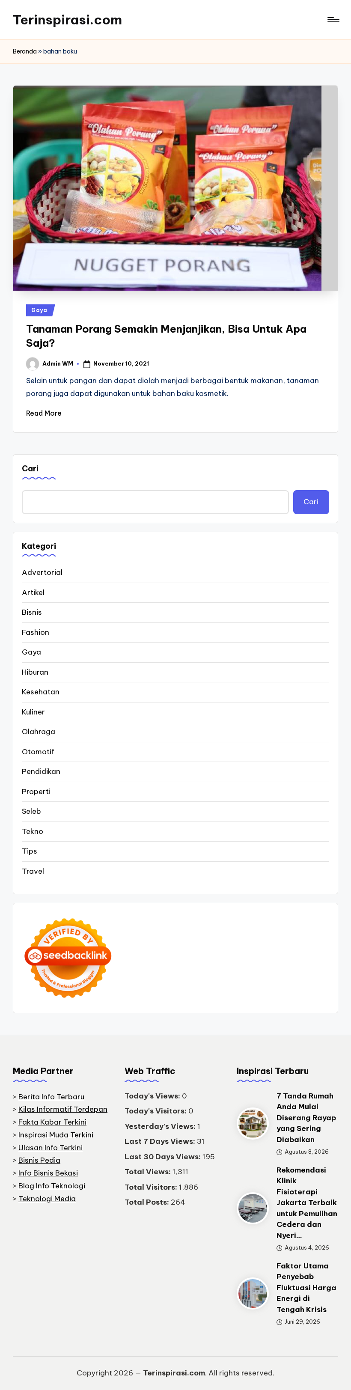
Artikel (33, 592)
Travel (33, 871)
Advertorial (42, 572)
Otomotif (38, 751)
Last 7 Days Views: (161, 1141)
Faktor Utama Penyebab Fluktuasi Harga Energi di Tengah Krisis (306, 1287)
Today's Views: (153, 1096)
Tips (29, 851)
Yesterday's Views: (161, 1126)
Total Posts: (148, 1202)
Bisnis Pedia (39, 1160)
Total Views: (149, 1171)
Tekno (32, 831)
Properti (36, 791)
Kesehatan (40, 691)
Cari (30, 468)
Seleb (31, 811)
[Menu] (332, 20)
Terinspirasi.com (67, 20)
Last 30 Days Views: (163, 1156)
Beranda (25, 51)
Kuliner (33, 712)
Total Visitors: (152, 1187)
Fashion (35, 632)
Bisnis (32, 612)
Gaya (39, 310)
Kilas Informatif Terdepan (62, 1109)
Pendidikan (41, 771)
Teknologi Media (47, 1198)
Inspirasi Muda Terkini (55, 1135)
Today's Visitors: (156, 1111)
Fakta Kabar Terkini (52, 1122)
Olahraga (38, 731)
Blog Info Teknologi (51, 1186)
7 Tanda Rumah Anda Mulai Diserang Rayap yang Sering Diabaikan (306, 1117)
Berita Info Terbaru (51, 1096)
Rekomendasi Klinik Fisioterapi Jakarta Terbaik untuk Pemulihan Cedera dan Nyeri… (307, 1202)
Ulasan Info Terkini (50, 1147)
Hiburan (35, 672)
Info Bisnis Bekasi (48, 1173)
